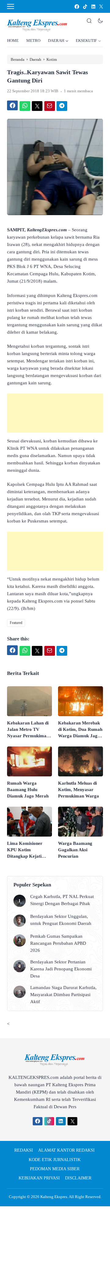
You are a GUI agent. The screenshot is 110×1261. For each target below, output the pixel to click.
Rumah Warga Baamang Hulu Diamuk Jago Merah (28, 789)
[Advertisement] (55, 413)
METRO (33, 40)
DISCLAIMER (78, 1178)
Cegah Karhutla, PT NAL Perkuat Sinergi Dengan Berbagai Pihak (62, 900)
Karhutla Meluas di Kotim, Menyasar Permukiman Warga (78, 789)
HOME (13, 40)
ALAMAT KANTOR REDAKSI (66, 1150)
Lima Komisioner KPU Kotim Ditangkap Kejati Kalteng (24, 850)
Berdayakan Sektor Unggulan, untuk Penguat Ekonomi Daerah (60, 920)
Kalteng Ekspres (53, 1196)
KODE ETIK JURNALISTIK (55, 1159)
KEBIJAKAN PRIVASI (39, 1178)
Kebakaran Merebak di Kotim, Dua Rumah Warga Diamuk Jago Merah (80, 729)
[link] (76, 6)
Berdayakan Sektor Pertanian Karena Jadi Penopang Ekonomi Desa (61, 968)
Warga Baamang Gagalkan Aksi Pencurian (75, 850)
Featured (16, 623)
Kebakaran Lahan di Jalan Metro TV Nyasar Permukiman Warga (28, 729)
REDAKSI (23, 1150)
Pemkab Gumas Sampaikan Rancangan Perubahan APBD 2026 (58, 943)
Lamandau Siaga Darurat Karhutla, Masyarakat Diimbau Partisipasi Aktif (63, 994)
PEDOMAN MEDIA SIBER (54, 1169)
